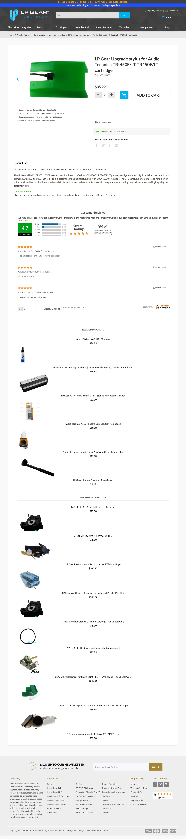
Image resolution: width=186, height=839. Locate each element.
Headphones (146, 27)
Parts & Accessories (84, 812)
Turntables (124, 27)
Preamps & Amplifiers (112, 788)
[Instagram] (166, 784)
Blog (167, 27)
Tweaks (105, 812)
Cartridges (61, 27)
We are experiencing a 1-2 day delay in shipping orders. (93, 5)
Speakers (106, 796)
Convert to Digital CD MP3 (87, 792)
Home (11, 35)
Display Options (52, 308)
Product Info (21, 163)
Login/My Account (154, 10)
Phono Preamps (103, 27)
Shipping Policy (137, 800)
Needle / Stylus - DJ (56, 800)
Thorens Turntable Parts (113, 804)
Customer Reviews (138, 804)
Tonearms (106, 808)
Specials (105, 800)
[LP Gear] (29, 15)
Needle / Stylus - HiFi (26, 35)
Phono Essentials (109, 784)
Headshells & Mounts (85, 804)
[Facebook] (155, 784)
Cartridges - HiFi (54, 792)
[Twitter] (160, 784)
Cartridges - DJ (54, 788)
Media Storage (81, 808)
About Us (134, 784)
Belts (39, 27)
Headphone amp (82, 800)
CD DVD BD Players (84, 788)
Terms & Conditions (139, 788)
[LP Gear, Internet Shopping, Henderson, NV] (137, 811)
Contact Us (173, 10)
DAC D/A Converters (85, 796)
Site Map (134, 796)
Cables (78, 784)
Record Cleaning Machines (114, 792)
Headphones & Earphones (58, 796)
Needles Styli (82, 27)
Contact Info (136, 792)
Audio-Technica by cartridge (52, 35)
